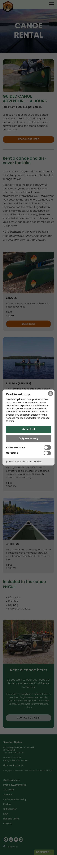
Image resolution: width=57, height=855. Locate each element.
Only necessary (28, 438)
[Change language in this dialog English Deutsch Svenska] (50, 394)
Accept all (28, 429)
